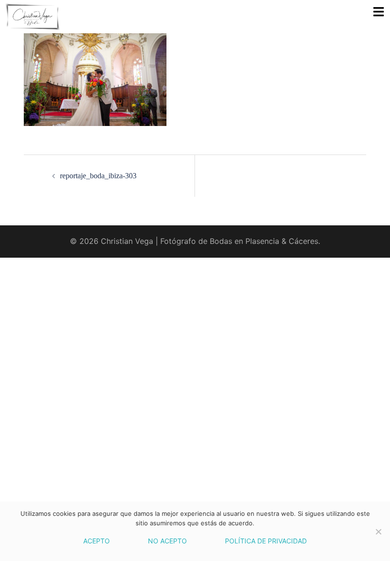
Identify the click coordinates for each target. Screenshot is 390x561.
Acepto (96, 541)
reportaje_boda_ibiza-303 (98, 176)
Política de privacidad (266, 541)
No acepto (167, 541)
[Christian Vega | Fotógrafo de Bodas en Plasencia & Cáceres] (99, 16)
